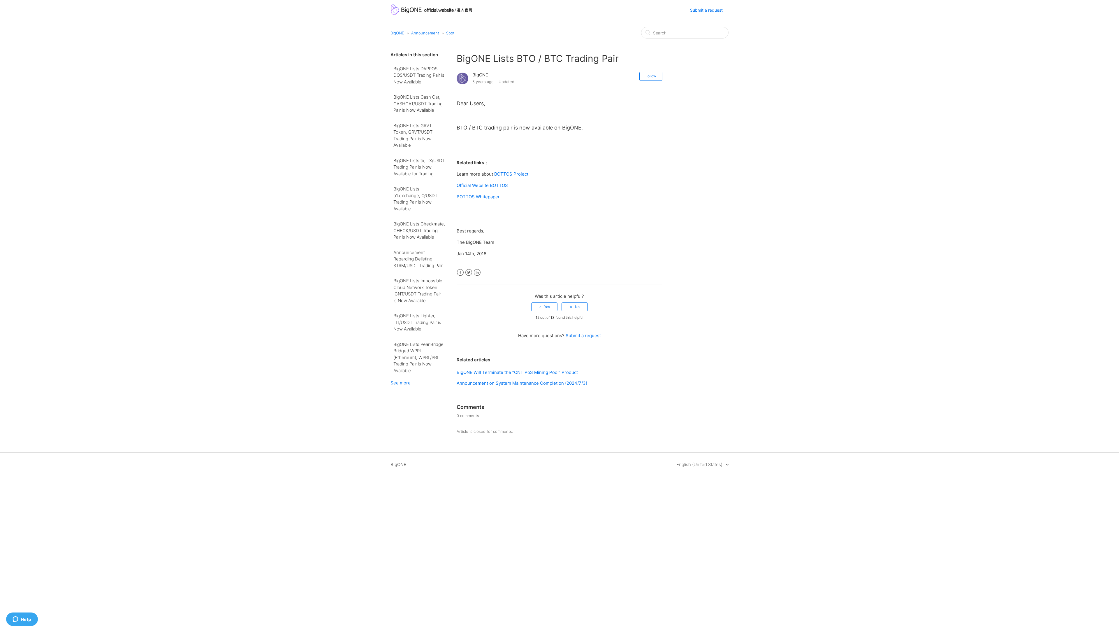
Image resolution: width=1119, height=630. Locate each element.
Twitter (468, 272)
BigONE (397, 33)
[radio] (544, 306)
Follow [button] (650, 76)
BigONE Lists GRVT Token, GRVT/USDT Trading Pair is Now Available (412, 135)
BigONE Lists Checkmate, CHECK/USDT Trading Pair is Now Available (419, 230)
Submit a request (706, 10)
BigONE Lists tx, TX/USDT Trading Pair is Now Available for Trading (419, 167)
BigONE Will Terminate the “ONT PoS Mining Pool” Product (517, 372)
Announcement (425, 33)
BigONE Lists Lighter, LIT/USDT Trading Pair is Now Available (417, 322)
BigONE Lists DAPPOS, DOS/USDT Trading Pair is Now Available (418, 75)
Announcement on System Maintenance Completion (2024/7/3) (522, 383)
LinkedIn (477, 272)
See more (400, 383)
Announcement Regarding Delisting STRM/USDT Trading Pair (418, 259)
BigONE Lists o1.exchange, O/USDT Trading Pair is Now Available (415, 198)
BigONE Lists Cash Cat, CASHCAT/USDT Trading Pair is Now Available (418, 103)
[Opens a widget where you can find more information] (22, 619)
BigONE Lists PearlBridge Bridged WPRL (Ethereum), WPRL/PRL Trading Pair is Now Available (418, 357)
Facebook (460, 272)
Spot (450, 33)
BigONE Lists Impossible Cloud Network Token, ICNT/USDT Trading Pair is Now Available (417, 290)
